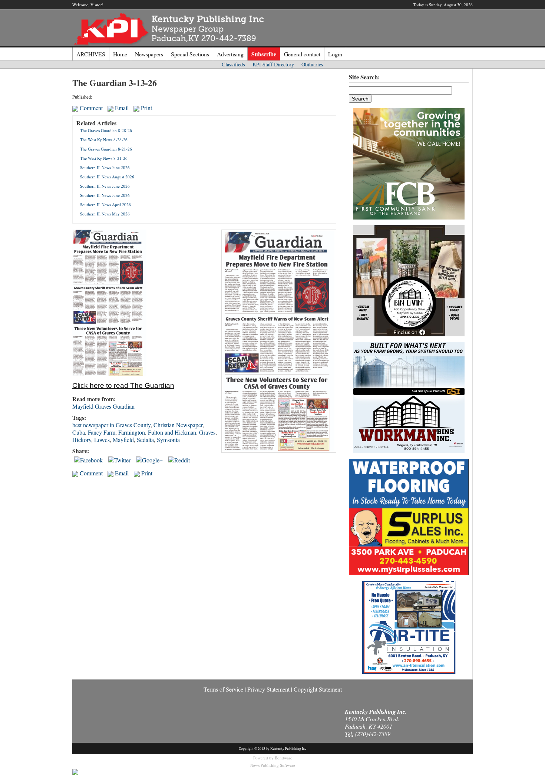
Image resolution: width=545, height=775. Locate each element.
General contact (302, 54)
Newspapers (149, 54)
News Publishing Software (272, 765)
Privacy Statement (268, 689)
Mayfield (123, 439)
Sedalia (145, 439)
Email (121, 108)
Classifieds (233, 64)
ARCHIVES (90, 54)
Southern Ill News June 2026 (105, 167)
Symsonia (168, 439)
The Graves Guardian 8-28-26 (106, 130)
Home (120, 54)
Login (335, 54)
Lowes (102, 439)
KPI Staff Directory (273, 64)
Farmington (131, 432)
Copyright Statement (318, 689)
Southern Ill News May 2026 (105, 214)
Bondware (283, 758)
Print (145, 108)
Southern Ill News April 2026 (105, 204)
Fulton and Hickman (172, 432)
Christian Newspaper (177, 425)
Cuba (78, 432)
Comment (90, 108)
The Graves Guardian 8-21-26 (106, 149)
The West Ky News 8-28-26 (104, 139)
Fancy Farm (101, 432)
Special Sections (190, 54)
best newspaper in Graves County (111, 425)
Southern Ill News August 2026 (107, 176)
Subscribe (263, 54)
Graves (207, 432)
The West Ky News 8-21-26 (104, 158)
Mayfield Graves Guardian (103, 406)
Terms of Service (223, 689)
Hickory (81, 439)
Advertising (230, 54)
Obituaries (312, 64)
